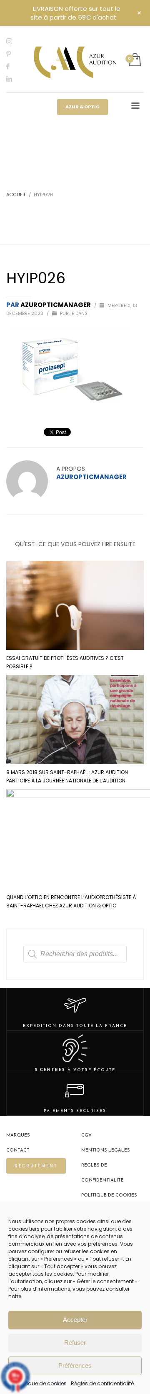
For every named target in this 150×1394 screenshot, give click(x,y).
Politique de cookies (42, 1383)
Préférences (75, 1365)
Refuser (75, 1342)
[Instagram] (14, 41)
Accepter (75, 1319)
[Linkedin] (14, 78)
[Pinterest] (14, 53)
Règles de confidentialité (102, 1383)
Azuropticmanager (56, 304)
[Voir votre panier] (134, 60)
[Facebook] (14, 66)
